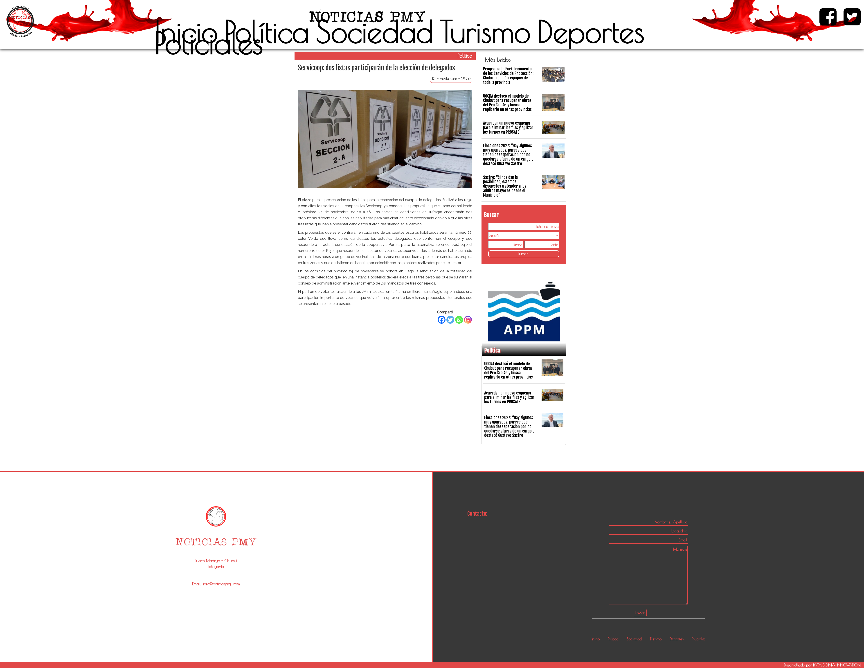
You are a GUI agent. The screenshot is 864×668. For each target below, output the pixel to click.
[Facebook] (442, 320)
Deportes (590, 31)
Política (267, 31)
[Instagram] (468, 320)
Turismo (485, 31)
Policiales (209, 42)
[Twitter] (450, 320)
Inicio (186, 31)
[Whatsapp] (459, 320)
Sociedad (374, 31)
